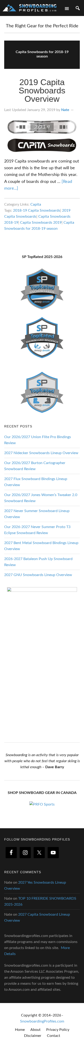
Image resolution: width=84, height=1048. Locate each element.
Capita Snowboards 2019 (41, 222)
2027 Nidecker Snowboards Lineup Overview (41, 453)
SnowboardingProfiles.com (42, 1021)
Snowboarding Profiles (29, 7)
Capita (35, 204)
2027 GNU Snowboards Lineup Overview (38, 575)
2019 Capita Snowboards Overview (42, 90)
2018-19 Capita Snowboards (36, 210)
